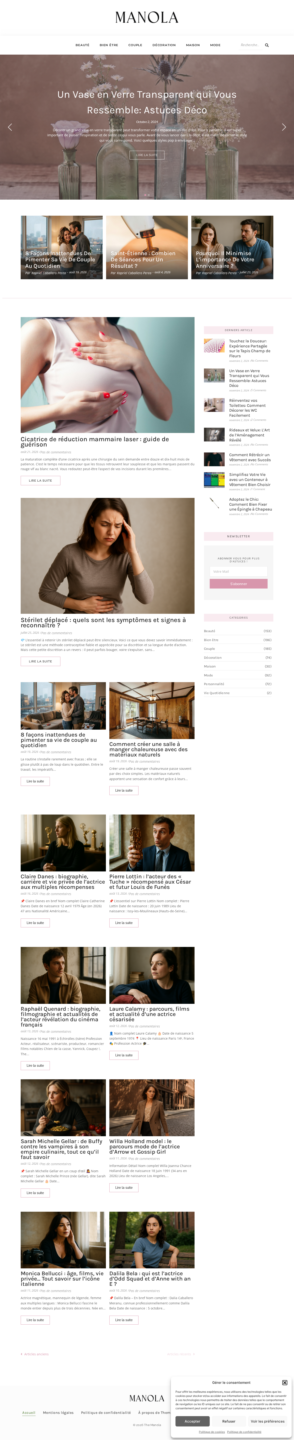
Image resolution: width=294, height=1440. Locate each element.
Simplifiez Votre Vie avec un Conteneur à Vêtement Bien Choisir (250, 479)
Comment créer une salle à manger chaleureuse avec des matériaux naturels (148, 749)
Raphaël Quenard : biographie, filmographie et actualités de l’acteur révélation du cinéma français (60, 1016)
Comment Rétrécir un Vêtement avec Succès (250, 457)
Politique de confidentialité (244, 1432)
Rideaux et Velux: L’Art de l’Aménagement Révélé (249, 435)
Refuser (228, 1421)
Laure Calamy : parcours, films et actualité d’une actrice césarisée (149, 1014)
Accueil (29, 1412)
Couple (135, 45)
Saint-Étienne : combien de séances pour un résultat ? (143, 259)
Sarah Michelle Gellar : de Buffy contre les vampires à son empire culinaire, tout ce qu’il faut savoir (61, 1149)
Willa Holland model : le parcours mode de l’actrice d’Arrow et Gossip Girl (144, 1146)
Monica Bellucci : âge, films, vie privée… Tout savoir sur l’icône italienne (62, 1279)
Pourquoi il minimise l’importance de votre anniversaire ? (225, 259)
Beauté (83, 45)
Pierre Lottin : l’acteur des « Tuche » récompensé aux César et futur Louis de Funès (150, 882)
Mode (215, 45)
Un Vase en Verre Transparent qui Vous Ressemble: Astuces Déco (249, 378)
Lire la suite (147, 155)
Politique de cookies (212, 1432)
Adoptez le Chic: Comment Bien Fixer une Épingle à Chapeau (250, 504)
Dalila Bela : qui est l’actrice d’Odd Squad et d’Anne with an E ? (150, 1279)
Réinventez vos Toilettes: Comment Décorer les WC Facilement (247, 408)
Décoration (164, 45)
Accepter (192, 1421)
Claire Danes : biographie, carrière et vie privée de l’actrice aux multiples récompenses (63, 882)
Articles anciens (36, 1354)
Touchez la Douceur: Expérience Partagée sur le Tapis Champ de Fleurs (249, 348)
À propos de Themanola (159, 1412)
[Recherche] (267, 45)
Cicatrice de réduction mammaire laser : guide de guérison (95, 441)
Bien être (109, 45)
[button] (285, 1382)
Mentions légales (58, 1412)
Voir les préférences (268, 1421)
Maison (193, 45)
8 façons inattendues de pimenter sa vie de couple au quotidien (60, 259)
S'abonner (238, 584)
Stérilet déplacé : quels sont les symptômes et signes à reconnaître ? (103, 622)
